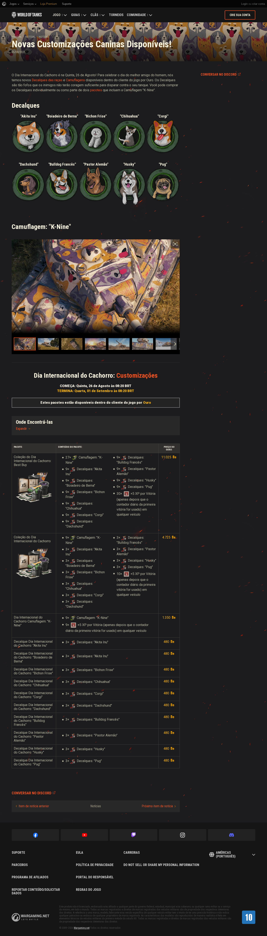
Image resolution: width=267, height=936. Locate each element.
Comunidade (136, 15)
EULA (79, 853)
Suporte (18, 853)
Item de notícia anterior (34, 806)
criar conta (258, 3)
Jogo (56, 15)
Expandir (21, 429)
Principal (17, 36)
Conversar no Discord (219, 74)
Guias (75, 15)
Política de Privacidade (94, 865)
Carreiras (131, 853)
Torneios (116, 15)
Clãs (94, 15)
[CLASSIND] (248, 917)
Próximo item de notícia (157, 806)
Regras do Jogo (88, 890)
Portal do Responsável (94, 877)
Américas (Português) (226, 854)
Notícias (30, 36)
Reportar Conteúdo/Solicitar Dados (36, 891)
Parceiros (20, 865)
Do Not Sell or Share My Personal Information (161, 865)
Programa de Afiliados (30, 877)
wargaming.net (30, 917)
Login (244, 3)
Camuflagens (75, 80)
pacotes (96, 90)
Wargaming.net (81, 927)
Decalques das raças (47, 80)
